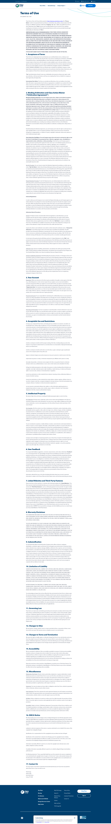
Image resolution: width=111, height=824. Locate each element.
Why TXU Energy (57, 790)
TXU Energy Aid (57, 806)
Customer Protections (69, 796)
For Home (18, 1)
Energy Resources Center (44, 801)
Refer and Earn (57, 803)
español (93, 1)
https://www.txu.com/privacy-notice (55, 21)
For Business (24, 1)
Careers (55, 800)
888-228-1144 (86, 1)
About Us (56, 793)
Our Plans (40, 790)
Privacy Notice (67, 793)
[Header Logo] (19, 7)
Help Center (41, 804)
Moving (40, 793)
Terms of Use (67, 790)
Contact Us (66, 798)
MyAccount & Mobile (43, 798)
